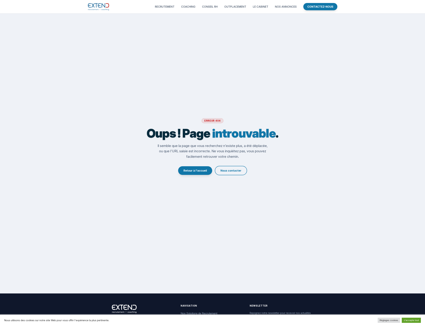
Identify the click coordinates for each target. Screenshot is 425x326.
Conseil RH (210, 6)
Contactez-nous (320, 6)
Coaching (188, 6)
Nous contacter (230, 170)
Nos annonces (286, 6)
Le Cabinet (260, 6)
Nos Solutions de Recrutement (199, 313)
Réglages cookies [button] (389, 320)
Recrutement (164, 6)
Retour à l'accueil (195, 170)
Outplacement (235, 6)
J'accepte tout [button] (411, 320)
